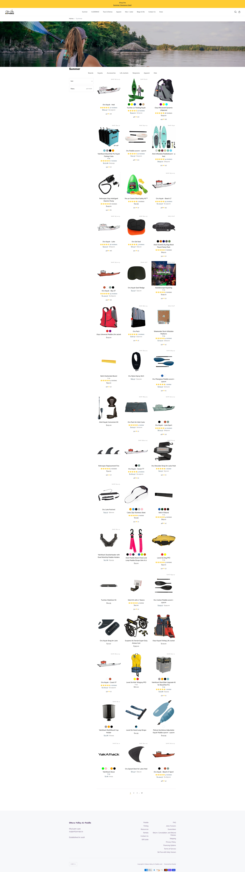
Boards (90, 73)
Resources (144, 829)
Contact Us (144, 836)
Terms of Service (170, 849)
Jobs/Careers (171, 826)
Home (71, 19)
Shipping (173, 838)
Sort (72, 81)
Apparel (147, 73)
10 (142, 793)
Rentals (145, 833)
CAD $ (72, 864)
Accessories (111, 73)
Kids (155, 73)
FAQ (174, 822)
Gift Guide (145, 839)
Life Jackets (124, 73)
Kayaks (100, 73)
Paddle (145, 822)
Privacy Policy (171, 842)
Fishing (146, 826)
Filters (81, 89)
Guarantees (172, 829)
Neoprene (136, 73)
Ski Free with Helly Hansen (166, 852)
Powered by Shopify (170, 864)
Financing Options (169, 845)
